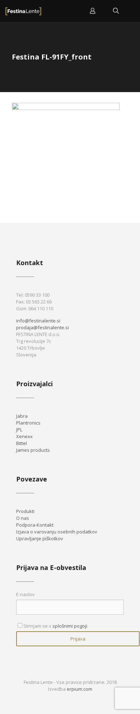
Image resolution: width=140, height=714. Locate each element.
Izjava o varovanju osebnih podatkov (56, 531)
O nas (22, 518)
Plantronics (28, 423)
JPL (19, 429)
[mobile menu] (130, 11)
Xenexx (24, 436)
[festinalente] (23, 11)
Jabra (22, 416)
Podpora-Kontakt (34, 525)
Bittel (21, 443)
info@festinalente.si (38, 320)
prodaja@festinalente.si (42, 327)
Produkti (25, 511)
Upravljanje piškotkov (39, 538)
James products (33, 450)
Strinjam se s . (55, 626)
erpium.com (79, 689)
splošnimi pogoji (69, 626)
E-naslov (25, 594)
